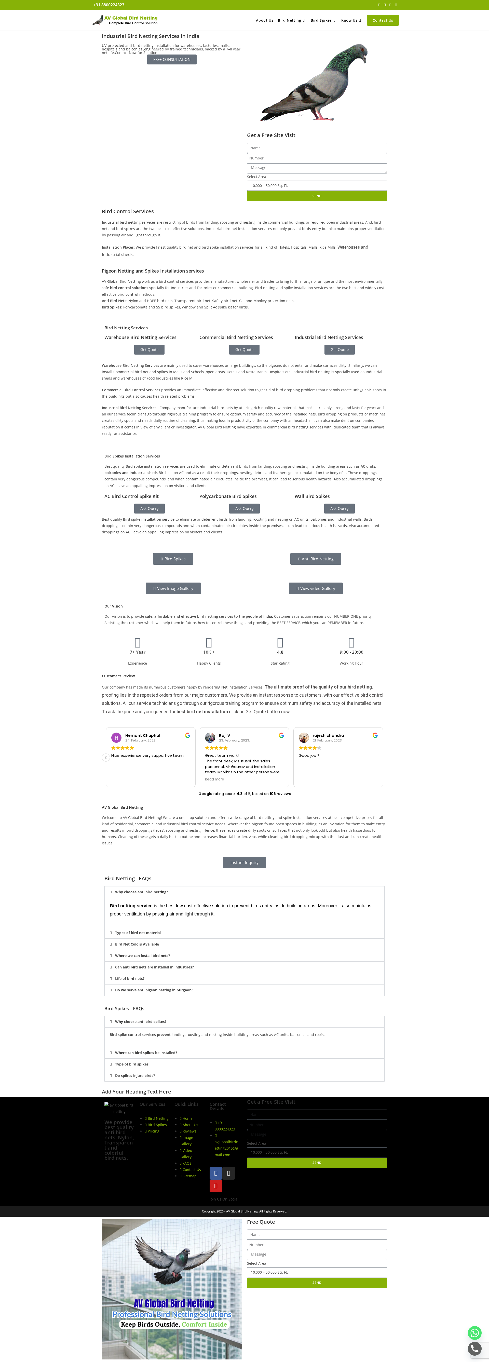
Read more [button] (214, 779)
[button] (106, 757)
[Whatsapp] (475, 1333)
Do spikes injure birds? (135, 1075)
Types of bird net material (138, 932)
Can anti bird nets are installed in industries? (154, 967)
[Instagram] (228, 1173)
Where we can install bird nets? (142, 955)
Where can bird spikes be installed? (146, 1052)
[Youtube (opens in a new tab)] (395, 4)
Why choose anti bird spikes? (141, 1021)
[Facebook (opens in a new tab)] (385, 4)
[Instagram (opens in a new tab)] (390, 4)
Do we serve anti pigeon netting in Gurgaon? (154, 990)
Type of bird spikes (131, 1064)
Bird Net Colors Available (137, 944)
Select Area (256, 176)
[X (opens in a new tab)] (379, 4)
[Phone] (475, 1349)
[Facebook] (216, 1173)
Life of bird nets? (130, 978)
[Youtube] (216, 1186)
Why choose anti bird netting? (141, 891)
